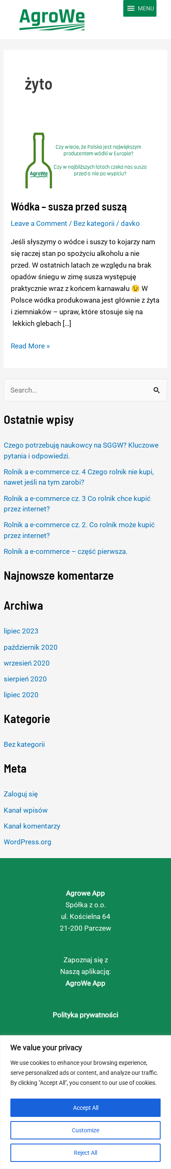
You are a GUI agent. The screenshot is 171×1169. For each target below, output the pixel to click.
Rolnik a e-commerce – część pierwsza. (65, 551)
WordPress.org (27, 842)
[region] (85, 1102)
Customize (85, 1130)
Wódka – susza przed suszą (69, 206)
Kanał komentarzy (32, 826)
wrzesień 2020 (27, 663)
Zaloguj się (21, 794)
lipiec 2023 (21, 631)
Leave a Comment (39, 223)
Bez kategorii (24, 744)
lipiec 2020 (21, 695)
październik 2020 (31, 647)
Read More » (30, 345)
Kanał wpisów (26, 810)
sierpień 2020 (25, 679)
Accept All (85, 1107)
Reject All (85, 1152)
